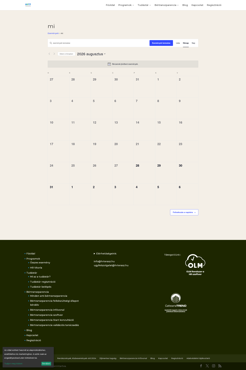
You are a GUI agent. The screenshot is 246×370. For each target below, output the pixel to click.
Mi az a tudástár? (40, 276)
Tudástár (143, 5)
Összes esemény (40, 262)
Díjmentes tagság (108, 358)
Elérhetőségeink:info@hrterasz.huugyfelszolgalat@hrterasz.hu (111, 259)
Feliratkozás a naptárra (183, 212)
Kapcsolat (197, 5)
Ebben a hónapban (66, 54)
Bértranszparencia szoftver (46, 315)
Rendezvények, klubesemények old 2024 (76, 358)
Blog (185, 5)
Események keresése (161, 43)
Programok (125, 5)
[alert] (123, 64)
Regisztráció (214, 5)
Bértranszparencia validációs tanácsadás (54, 325)
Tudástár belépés (40, 286)
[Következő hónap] (54, 53)
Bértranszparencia (165, 5)
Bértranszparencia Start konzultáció (52, 320)
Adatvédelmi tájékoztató (198, 358)
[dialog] (28, 357)
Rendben (46, 363)
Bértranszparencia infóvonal (47, 309)
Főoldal (110, 5)
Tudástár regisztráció (42, 281)
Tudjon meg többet (13, 363)
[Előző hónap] (49, 53)
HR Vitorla (36, 267)
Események (53, 33)
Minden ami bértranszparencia (48, 296)
